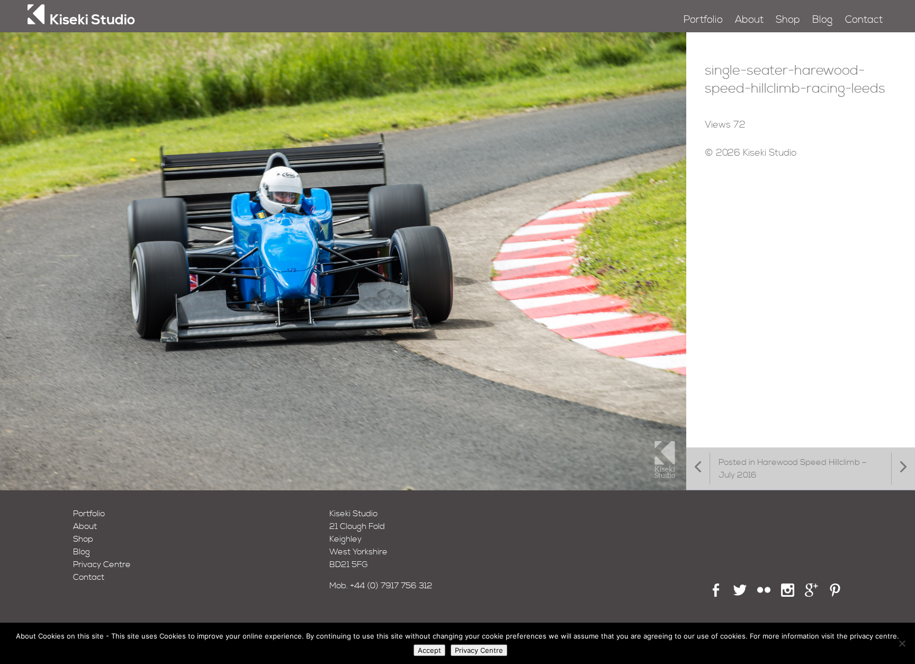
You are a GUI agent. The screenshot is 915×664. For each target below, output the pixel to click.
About (749, 19)
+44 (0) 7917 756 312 (391, 585)
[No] (901, 643)
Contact (864, 19)
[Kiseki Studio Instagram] (787, 594)
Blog (822, 19)
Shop (788, 19)
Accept (429, 650)
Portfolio (703, 19)
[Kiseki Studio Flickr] (763, 594)
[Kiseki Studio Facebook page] (716, 594)
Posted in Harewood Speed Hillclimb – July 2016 (793, 468)
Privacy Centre (102, 564)
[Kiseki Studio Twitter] (740, 594)
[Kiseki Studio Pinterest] (835, 594)
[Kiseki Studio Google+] (811, 594)
